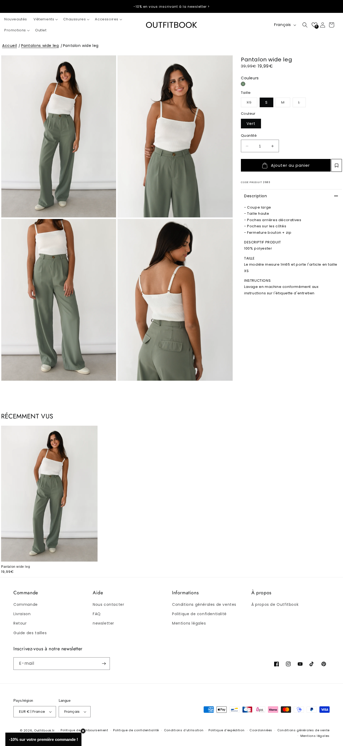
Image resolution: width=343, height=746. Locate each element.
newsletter (103, 623)
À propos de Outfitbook (275, 604)
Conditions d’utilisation (184, 730)
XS (252, 102)
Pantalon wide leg (81, 45)
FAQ (97, 614)
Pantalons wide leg (40, 45)
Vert (251, 123)
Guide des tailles (30, 633)
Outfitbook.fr (44, 730)
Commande (25, 604)
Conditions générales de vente (303, 730)
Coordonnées (260, 730)
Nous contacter (108, 604)
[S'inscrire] (104, 663)
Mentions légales (189, 623)
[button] (45, 19)
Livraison (22, 614)
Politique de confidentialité (199, 614)
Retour (20, 623)
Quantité (249, 135)
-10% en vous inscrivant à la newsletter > (171, 6)
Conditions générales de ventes (204, 604)
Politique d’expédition (226, 730)
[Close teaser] (83, 731)
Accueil (9, 45)
